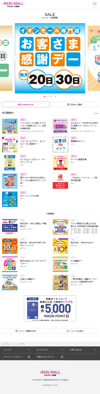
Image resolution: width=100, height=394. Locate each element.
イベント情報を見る (27, 331)
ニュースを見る (76, 331)
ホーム (7, 344)
